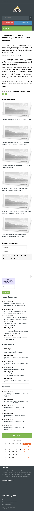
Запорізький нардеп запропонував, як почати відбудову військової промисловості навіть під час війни (16, 395)
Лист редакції (7, 1)
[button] (3, 255)
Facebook (18, 55)
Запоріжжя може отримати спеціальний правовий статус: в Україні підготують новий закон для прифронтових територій (16, 331)
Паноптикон (17, 508)
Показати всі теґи (6, 484)
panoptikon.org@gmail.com (10, 501)
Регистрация (9, 23)
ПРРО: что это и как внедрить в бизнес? (14, 369)
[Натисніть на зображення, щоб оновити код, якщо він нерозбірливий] (8, 281)
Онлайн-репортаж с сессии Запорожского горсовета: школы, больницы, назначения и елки (15, 409)
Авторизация (24, 23)
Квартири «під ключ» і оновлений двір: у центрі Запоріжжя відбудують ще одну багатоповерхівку (14, 305)
